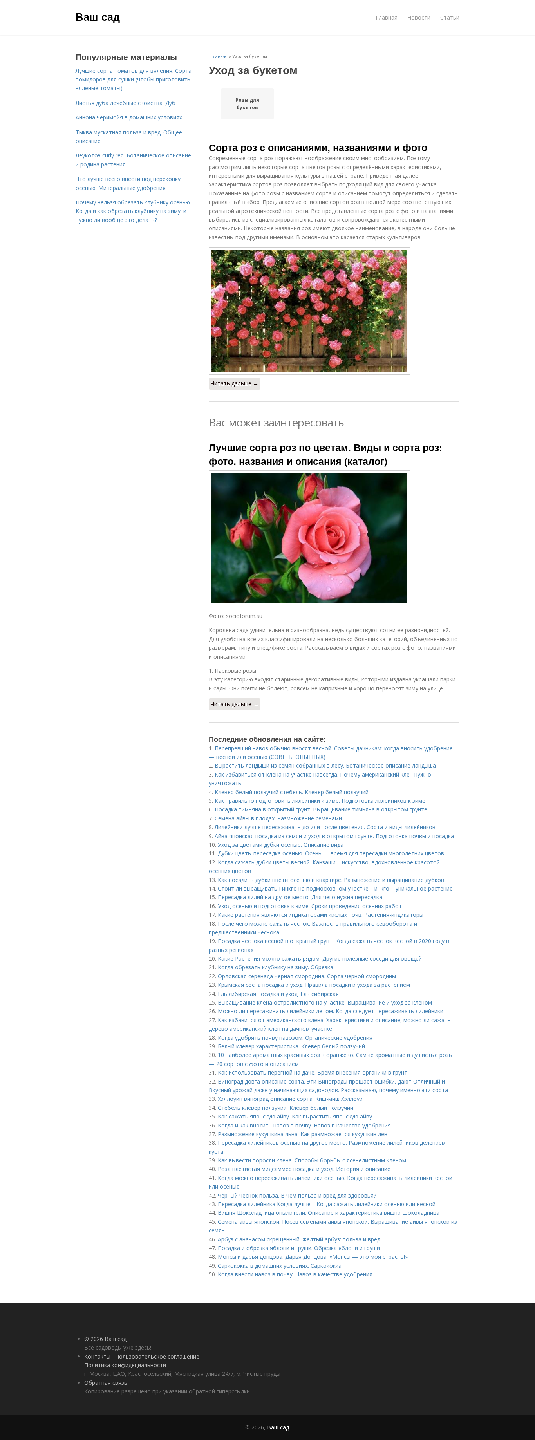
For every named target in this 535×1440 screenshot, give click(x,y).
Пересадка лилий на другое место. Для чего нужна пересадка (300, 897)
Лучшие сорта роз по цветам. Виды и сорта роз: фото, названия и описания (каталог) (325, 454)
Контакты (97, 1356)
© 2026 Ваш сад (105, 1338)
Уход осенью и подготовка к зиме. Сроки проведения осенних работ (310, 906)
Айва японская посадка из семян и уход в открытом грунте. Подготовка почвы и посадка (334, 836)
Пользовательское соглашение (157, 1356)
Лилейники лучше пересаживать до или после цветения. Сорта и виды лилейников (325, 827)
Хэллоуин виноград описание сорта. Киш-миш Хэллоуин (292, 1098)
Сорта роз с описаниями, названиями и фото (318, 147)
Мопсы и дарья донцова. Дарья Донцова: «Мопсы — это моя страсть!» (313, 1256)
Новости (418, 17)
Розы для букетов (247, 104)
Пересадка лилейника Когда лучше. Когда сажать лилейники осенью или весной (327, 1204)
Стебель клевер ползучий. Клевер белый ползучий (285, 1107)
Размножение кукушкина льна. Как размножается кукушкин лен (302, 1134)
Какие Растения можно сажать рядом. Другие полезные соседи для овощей (320, 958)
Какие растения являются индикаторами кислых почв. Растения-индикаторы (320, 914)
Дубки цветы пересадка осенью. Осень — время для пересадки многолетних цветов (331, 853)
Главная (387, 17)
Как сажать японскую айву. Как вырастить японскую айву (295, 1116)
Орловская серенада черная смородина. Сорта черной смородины (307, 976)
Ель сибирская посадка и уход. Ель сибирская (278, 993)
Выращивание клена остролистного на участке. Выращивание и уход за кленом (325, 1002)
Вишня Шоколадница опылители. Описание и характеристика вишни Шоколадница (328, 1212)
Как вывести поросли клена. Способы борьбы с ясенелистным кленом (312, 1160)
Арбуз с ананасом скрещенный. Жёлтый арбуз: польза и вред (299, 1239)
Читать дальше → (234, 383)
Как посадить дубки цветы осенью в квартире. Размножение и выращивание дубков (331, 880)
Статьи (449, 17)
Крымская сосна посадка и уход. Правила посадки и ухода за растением (314, 984)
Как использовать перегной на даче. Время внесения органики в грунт (312, 1072)
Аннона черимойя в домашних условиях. (129, 117)
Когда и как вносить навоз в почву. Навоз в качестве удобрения (304, 1125)
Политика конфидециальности (125, 1365)
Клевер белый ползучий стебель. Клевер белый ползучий (292, 792)
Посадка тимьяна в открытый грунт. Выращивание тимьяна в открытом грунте (321, 809)
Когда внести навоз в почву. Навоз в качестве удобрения (295, 1274)
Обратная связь (105, 1382)
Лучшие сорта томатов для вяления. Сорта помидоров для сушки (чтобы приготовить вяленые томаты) (134, 79)
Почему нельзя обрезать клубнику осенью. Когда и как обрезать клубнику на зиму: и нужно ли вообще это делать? (133, 211)
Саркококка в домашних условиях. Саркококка (280, 1265)
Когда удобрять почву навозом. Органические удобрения (295, 1037)
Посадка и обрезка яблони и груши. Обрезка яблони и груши (299, 1248)
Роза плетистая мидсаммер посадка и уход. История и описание (304, 1169)
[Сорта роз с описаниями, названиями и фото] (334, 311)
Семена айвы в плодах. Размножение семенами (278, 818)
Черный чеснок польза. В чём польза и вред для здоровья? (297, 1195)
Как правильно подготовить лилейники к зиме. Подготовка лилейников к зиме (320, 800)
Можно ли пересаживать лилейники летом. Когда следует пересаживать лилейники (330, 1011)
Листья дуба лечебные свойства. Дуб (125, 103)
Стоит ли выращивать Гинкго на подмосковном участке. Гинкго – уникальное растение (335, 888)
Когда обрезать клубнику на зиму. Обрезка (275, 967)
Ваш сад (98, 16)
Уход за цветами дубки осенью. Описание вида (280, 844)
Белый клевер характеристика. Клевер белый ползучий (291, 1046)
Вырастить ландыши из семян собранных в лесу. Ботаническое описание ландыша (325, 765)
